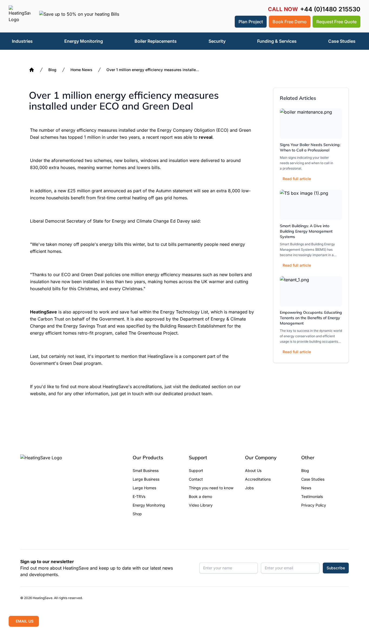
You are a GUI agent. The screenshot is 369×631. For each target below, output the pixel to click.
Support (196, 470)
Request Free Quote (336, 21)
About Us (253, 470)
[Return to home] (20, 16)
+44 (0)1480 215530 (330, 9)
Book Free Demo (290, 21)
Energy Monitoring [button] (83, 41)
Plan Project (251, 21)
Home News (81, 69)
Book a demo (200, 496)
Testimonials (312, 496)
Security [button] (217, 41)
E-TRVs (139, 496)
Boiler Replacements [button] (156, 41)
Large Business (146, 479)
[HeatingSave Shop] (214, 22)
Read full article (297, 178)
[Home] (31, 69)
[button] (227, 22)
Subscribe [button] (336, 568)
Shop (137, 513)
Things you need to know (211, 487)
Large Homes (144, 487)
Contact (196, 479)
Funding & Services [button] (277, 41)
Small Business (146, 470)
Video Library (201, 505)
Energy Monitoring (149, 505)
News (306, 487)
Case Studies (312, 479)
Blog (52, 69)
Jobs (249, 487)
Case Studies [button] (341, 41)
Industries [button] (22, 41)
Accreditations (258, 479)
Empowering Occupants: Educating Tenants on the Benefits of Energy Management (311, 318)
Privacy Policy (313, 505)
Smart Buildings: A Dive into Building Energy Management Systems (306, 231)
